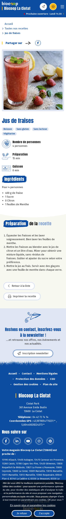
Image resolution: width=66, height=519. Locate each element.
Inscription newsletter (35, 353)
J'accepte (44, 513)
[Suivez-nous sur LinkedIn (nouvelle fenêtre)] (17, 441)
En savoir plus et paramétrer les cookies (32, 505)
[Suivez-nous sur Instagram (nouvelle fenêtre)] (39, 441)
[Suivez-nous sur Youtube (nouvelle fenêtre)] (28, 441)
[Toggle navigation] (62, 8)
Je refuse (21, 513)
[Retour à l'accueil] (10, 4)
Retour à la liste (21, 285)
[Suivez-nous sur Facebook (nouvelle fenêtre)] (6, 441)
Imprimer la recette (24, 296)
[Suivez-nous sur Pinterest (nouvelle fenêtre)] (50, 441)
